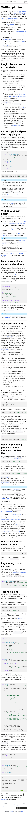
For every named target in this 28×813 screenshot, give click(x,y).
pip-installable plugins (20, 13)
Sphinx (11, 811)
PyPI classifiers (8, 317)
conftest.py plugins (8, 45)
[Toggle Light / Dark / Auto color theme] (25, 2)
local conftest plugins (20, 11)
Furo (22, 811)
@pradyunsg (17, 811)
